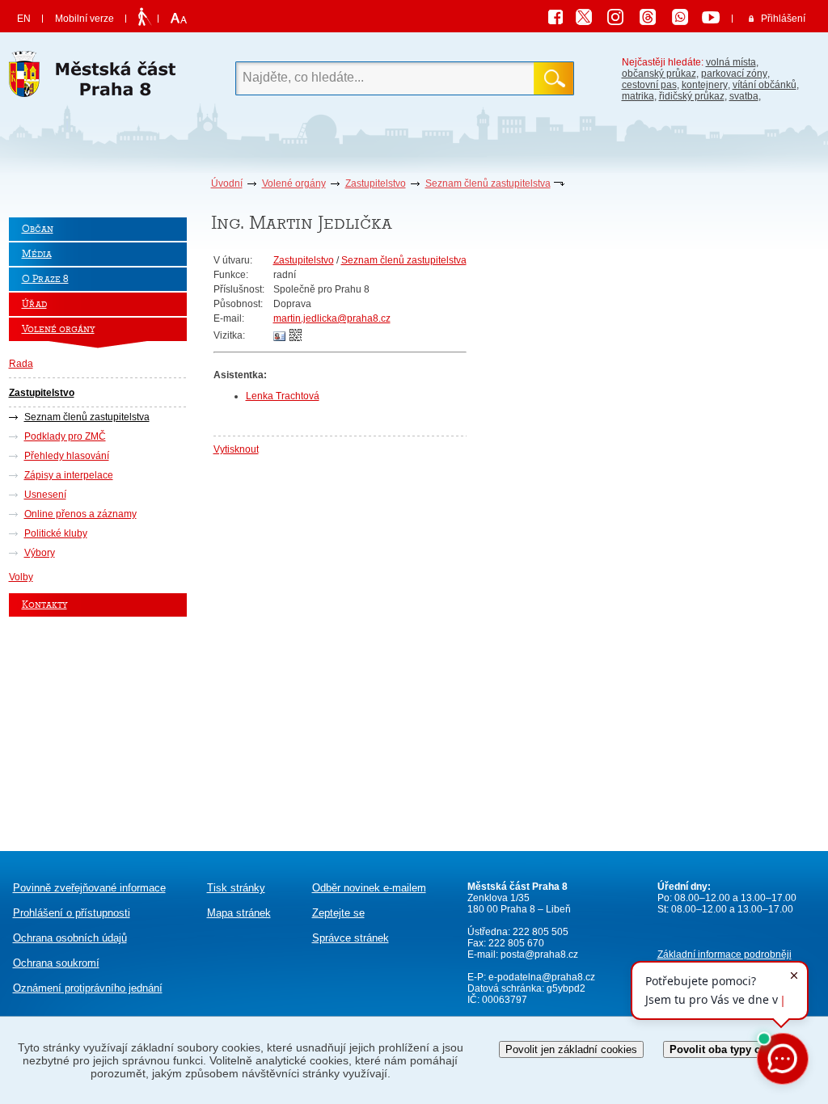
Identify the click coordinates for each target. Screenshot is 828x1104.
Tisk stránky (236, 888)
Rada (21, 363)
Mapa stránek (239, 913)
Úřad (34, 304)
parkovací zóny (734, 73)
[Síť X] (590, 19)
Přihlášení (783, 18)
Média (37, 254)
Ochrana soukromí (56, 963)
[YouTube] (713, 19)
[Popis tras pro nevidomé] (144, 17)
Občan (37, 229)
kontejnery (705, 85)
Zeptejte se (338, 913)
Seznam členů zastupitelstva (488, 183)
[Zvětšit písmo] (177, 18)
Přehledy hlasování (66, 455)
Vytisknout (236, 449)
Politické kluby (55, 533)
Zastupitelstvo (375, 183)
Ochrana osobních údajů (70, 938)
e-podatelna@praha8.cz (540, 977)
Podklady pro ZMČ (65, 436)
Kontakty (44, 605)
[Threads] (653, 19)
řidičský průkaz (691, 96)
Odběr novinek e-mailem (369, 888)
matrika (638, 96)
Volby (21, 577)
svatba (743, 96)
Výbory (39, 552)
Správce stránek (350, 938)
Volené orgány (294, 183)
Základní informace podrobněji (724, 954)
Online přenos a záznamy (80, 514)
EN (24, 18)
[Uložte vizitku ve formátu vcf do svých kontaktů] (279, 337)
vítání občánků (764, 85)
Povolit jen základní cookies (571, 1049)
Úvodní (227, 183)
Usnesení (45, 494)
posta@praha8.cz (539, 954)
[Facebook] (559, 19)
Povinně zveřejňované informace (89, 888)
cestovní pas (649, 85)
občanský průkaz (659, 73)
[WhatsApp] (686, 19)
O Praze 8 (45, 279)
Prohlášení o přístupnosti (71, 913)
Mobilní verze (84, 18)
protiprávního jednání (88, 988)
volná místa (731, 62)
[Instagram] (621, 19)
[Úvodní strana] (98, 78)
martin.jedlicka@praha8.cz (332, 318)
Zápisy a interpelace (68, 475)
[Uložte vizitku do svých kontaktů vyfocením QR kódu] (295, 337)
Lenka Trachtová (282, 396)
